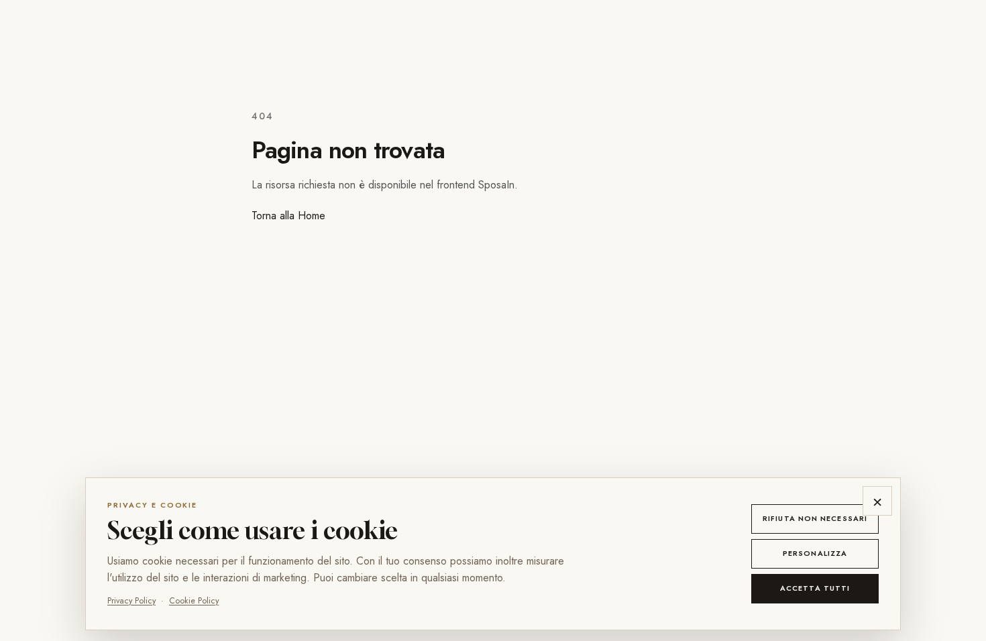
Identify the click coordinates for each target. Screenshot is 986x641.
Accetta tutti (815, 588)
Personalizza (815, 553)
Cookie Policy (194, 601)
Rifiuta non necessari (815, 518)
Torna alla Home (288, 215)
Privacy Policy (131, 601)
